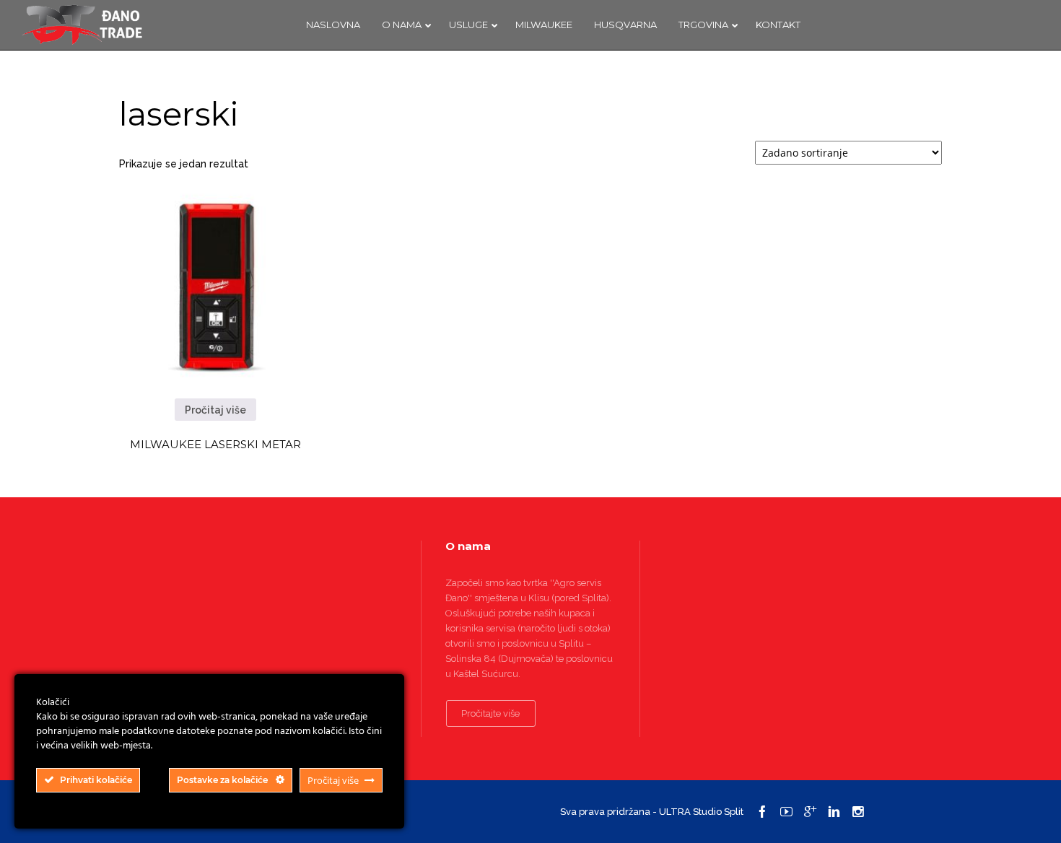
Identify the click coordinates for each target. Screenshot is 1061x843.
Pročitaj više (215, 410)
